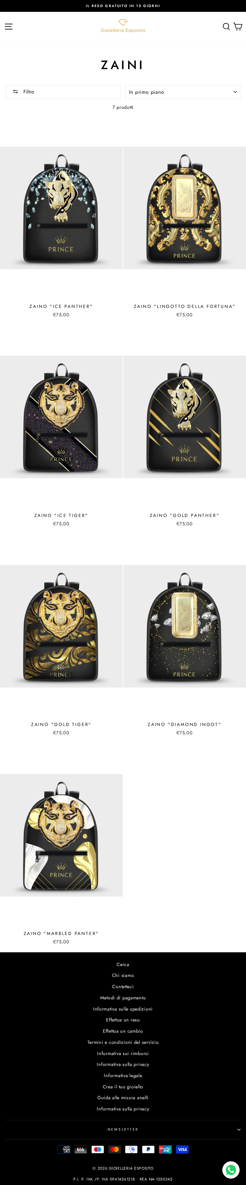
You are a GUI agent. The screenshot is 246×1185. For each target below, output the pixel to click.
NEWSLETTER (123, 1129)
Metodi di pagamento (123, 998)
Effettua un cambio (123, 1031)
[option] (123, 6)
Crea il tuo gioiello (123, 1087)
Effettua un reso (123, 1020)
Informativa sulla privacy (123, 1064)
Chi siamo (123, 975)
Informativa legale (123, 1075)
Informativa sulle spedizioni (123, 1009)
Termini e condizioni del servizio (123, 1042)
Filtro (28, 91)
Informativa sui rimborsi (123, 1053)
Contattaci (123, 986)
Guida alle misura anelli (123, 1097)
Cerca (123, 964)
